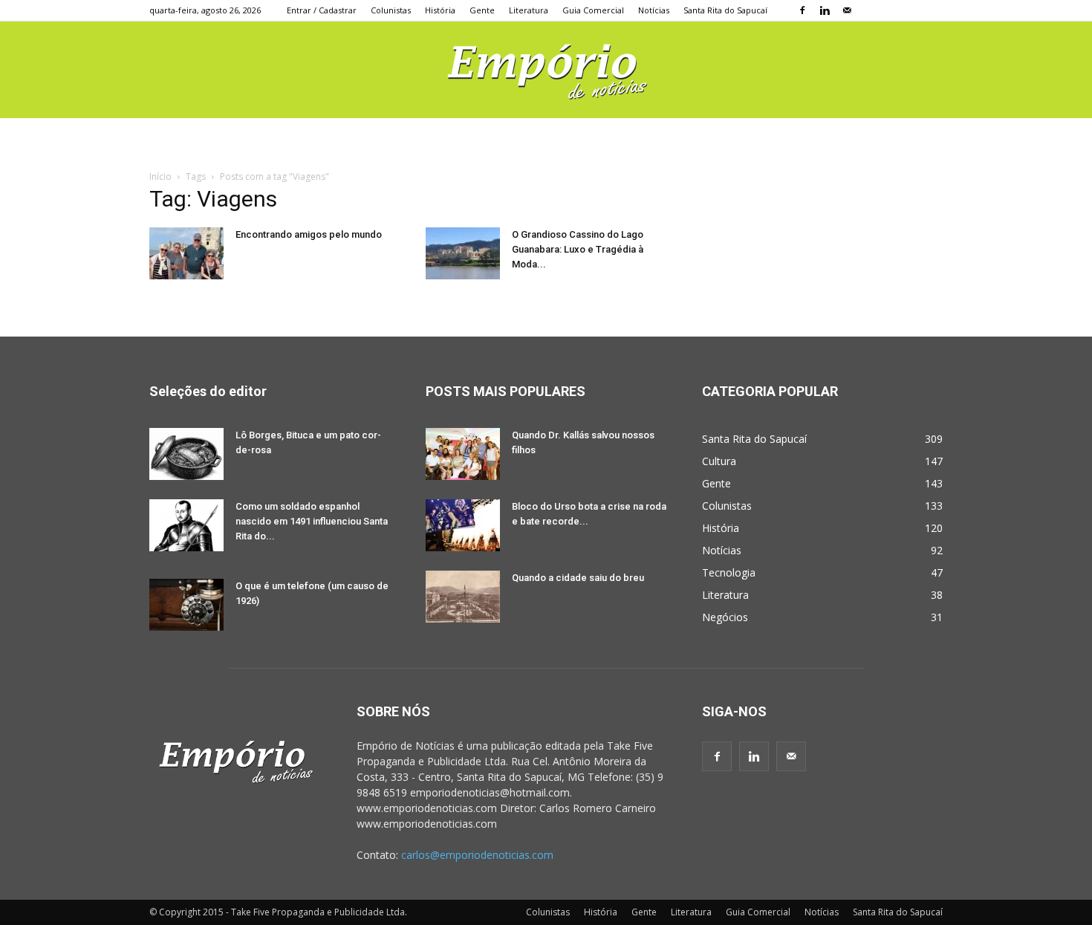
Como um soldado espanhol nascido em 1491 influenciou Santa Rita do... (311, 521)
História (440, 10)
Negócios (725, 617)
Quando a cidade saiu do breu (578, 577)
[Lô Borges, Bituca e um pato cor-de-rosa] (186, 454)
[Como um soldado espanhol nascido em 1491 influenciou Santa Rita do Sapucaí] (186, 525)
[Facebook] (802, 10)
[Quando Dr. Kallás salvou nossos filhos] (463, 454)
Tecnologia (728, 572)
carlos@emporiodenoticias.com (477, 855)
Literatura (528, 10)
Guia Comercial (593, 10)
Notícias (653, 10)
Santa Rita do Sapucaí (725, 10)
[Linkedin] (824, 10)
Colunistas (391, 10)
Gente (482, 10)
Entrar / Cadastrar (322, 10)
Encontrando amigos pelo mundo (308, 234)
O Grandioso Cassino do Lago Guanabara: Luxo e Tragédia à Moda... (577, 249)
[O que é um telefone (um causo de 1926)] (186, 605)
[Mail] (847, 10)
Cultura (719, 461)
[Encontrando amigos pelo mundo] (186, 253)
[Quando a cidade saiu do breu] (463, 597)
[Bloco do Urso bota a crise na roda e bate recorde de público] (463, 525)
